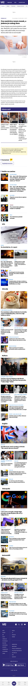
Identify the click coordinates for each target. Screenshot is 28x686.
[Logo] (2, 2)
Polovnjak (11, 610)
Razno (2, 245)
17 (6, 174)
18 (6, 195)
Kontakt (14, 656)
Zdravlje (3, 18)
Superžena (5, 645)
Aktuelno (3, 509)
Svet (15, 259)
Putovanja (5, 641)
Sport (3, 632)
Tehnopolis (5, 649)
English (3, 444)
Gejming (11, 545)
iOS (15, 527)
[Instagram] (22, 624)
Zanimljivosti (4, 592)
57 (11, 159)
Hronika (11, 279)
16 (6, 185)
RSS (13, 654)
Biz (3, 634)
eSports (4, 647)
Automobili (5, 651)
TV (12, 632)
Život (3, 636)
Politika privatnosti (17, 650)
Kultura (4, 643)
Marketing (14, 644)
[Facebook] (16, 624)
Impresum (14, 646)
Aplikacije (14, 652)
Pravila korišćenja (16, 648)
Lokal (3, 653)
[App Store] (19, 665)
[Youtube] (25, 624)
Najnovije (9, 2)
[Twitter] (19, 624)
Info (3, 630)
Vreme (13, 636)
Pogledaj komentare (7, 163)
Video (13, 630)
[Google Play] (8, 665)
